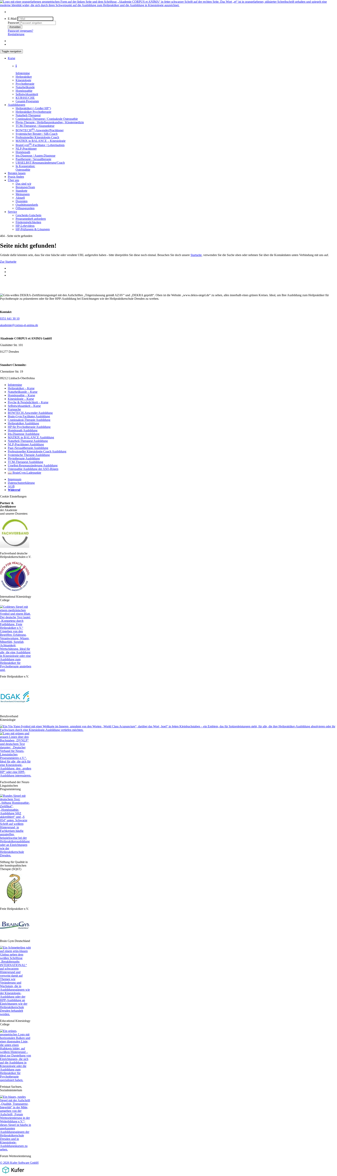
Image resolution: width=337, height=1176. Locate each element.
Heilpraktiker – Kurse (21, 388)
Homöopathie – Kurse (21, 395)
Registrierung (16, 34)
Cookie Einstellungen (13, 496)
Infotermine (15, 384)
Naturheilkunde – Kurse (22, 391)
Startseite (196, 255)
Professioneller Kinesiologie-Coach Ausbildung (37, 451)
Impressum (14, 479)
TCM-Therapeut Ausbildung (25, 462)
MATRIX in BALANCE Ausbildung (31, 437)
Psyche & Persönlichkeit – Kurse (28, 402)
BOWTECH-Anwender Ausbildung (30, 412)
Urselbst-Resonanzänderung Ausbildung (33, 465)
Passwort (13, 22)
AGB (11, 486)
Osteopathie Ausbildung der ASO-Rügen (33, 469)
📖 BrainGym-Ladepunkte (24, 472)
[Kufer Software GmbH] (13, 1174)
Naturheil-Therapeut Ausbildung (28, 441)
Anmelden (15, 27)
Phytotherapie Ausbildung (24, 458)
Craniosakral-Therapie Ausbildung (29, 419)
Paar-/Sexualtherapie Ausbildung (28, 448)
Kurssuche (14, 409)
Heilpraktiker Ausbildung (23, 423)
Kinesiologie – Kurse (21, 398)
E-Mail (12, 18)
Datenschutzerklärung (21, 482)
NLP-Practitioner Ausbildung (26, 444)
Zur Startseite (8, 261)
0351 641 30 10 (10, 318)
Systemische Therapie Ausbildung (29, 455)
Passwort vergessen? (20, 30)
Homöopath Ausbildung (22, 430)
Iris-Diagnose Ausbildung (23, 434)
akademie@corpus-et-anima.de (19, 325)
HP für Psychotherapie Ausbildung (29, 427)
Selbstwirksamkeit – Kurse (24, 405)
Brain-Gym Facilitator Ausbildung (29, 416)
